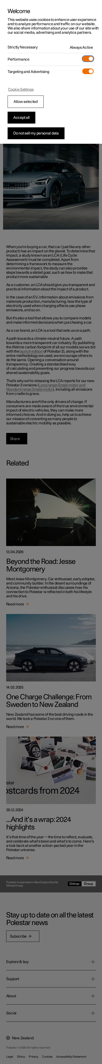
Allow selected (26, 102)
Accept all (21, 118)
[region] (51, 72)
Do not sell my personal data (36, 133)
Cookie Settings (21, 89)
